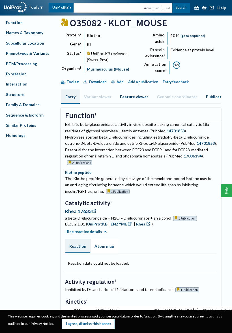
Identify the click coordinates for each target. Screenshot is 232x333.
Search (181, 7)
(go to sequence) (193, 36)
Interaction (16, 84)
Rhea (140, 224)
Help (221, 8)
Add (120, 82)
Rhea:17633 (78, 211)
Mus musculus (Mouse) (108, 69)
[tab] (70, 96)
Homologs (15, 135)
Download (98, 82)
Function (14, 22)
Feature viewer (134, 96)
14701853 (176, 130)
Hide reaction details (83, 232)
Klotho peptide (78, 172)
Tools (34, 7)
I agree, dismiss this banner (88, 324)
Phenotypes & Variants (27, 53)
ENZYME (119, 224)
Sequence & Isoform (25, 115)
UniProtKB (60, 7)
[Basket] (204, 8)
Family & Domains (23, 104)
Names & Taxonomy (24, 32)
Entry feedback (176, 82)
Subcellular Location (25, 43)
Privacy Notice (42, 323)
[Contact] (212, 8)
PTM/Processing (21, 63)
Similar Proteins (21, 125)
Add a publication (143, 82)
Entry (70, 96)
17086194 (193, 156)
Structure (15, 94)
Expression (16, 73)
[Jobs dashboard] (196, 8)
